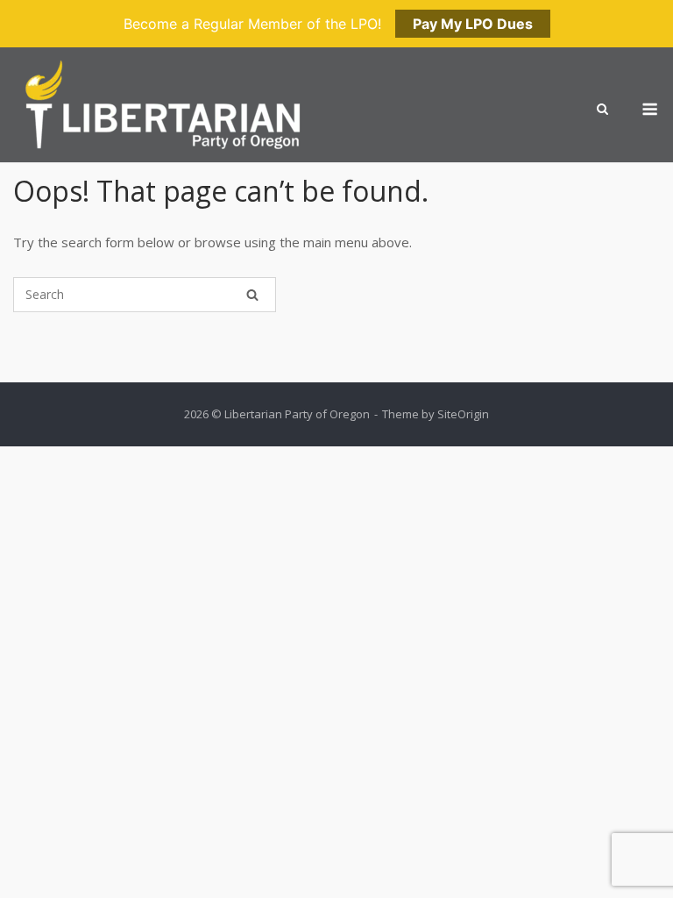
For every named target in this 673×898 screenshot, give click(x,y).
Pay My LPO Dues (473, 23)
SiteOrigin (463, 414)
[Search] (252, 294)
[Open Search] (602, 110)
